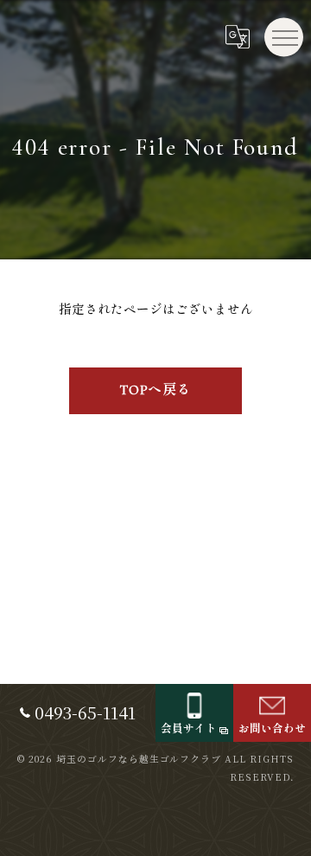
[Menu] (284, 36)
